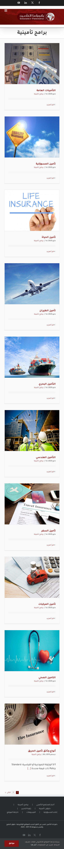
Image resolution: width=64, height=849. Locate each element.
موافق (11, 843)
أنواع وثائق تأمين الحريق (42, 751)
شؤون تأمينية (45, 809)
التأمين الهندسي (46, 457)
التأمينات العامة (46, 90)
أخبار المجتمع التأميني (45, 805)
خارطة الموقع (12, 812)
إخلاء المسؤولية (50, 812)
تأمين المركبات (47, 604)
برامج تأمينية (38, 94)
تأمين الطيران (47, 310)
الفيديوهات (31, 812)
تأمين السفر (48, 531)
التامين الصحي (47, 677)
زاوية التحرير (26, 809)
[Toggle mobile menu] (6, 10)
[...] (29, 768)
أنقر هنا (33, 845)
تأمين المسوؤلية (46, 164)
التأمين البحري (47, 384)
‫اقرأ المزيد (50, 105)
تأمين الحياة (49, 237)
